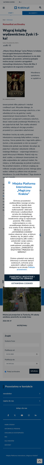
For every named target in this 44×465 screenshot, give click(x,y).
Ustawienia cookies (22, 283)
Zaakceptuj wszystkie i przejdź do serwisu (22, 278)
